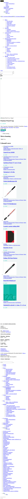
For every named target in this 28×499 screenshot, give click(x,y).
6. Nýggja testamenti (10, 63)
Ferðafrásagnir (6, 444)
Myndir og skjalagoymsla (8, 433)
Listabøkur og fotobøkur (8, 464)
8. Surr (8, 65)
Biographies (5, 432)
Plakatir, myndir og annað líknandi (13, 31)
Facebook (3, 131)
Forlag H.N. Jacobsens (8, 8)
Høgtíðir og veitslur (7, 453)
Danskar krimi (6, 469)
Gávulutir (7, 28)
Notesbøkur (5, 245)
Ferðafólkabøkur (6, 442)
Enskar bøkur (9, 23)
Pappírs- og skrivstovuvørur (10, 38)
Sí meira (5, 244)
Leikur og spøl (8, 32)
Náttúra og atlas (6, 467)
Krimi (4, 461)
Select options (6, 157)
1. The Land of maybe (11, 57)
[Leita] (13, 72)
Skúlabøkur (5, 484)
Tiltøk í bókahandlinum (10, 3)
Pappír (8, 44)
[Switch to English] (8, 13)
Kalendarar (5, 457)
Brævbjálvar (9, 41)
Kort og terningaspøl (7, 459)
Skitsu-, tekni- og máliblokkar (12, 54)
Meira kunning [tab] (6, 133)
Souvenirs (5, 445)
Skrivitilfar (11, 127)
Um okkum (6, 2)
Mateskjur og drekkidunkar (8, 466)
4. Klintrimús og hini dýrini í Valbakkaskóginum (16, 61)
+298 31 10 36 (6, 330)
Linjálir (4, 148)
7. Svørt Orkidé (10, 64)
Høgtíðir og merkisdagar (11, 30)
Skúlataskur (9, 48)
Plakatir (4, 477)
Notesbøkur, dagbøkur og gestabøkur (13, 42)
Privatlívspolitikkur (5, 351)
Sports (4, 455)
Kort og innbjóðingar (7, 478)
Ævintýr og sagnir (6, 431)
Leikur (4, 434)
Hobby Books (6, 454)
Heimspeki (5, 451)
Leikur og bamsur (10, 36)
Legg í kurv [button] (5, 147)
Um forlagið (8, 9)
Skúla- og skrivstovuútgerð (12, 45)
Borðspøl (8, 35)
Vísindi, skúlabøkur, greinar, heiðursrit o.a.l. (12, 439)
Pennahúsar (9, 51)
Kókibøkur (5, 458)
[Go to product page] (15, 146)
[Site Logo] (13, 16)
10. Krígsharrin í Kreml (11, 68)
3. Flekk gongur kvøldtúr (11, 59)
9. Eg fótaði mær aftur (11, 66)
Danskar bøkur (9, 22)
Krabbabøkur (6, 460)
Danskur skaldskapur (7, 468)
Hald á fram (7, 359)
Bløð (7, 375)
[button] (2, 70)
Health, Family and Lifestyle (9, 450)
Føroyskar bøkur (10, 21)
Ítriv (5, 52)
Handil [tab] (4, 364)
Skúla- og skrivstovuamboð (8, 482)
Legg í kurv (3, 130)
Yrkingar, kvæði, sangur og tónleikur (10, 491)
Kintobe (8, 49)
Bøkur (6, 19)
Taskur (6, 46)
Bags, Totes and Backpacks (8, 486)
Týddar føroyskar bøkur (11, 24)
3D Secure (3, 348)
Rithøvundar (5, 423)
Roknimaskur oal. (6, 480)
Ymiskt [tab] (4, 365)
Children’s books (6, 435)
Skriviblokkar (18, 302)
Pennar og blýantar (10, 43)
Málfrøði (5, 465)
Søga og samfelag (6, 485)
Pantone (17, 127)
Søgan (7, 4)
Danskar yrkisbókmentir (8, 471)
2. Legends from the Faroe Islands (13, 58)
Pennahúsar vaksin (7, 474)
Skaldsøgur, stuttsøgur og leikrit (9, 481)
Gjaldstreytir (4, 349)
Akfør (8, 34)
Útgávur (7, 426)
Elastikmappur (6, 178)
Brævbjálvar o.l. (6, 441)
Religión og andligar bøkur (8, 437)
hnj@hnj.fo (8, 331)
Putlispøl (7, 385)
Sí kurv (2, 359)
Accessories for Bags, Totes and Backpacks (12, 487)
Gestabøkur (9, 29)
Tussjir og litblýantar (10, 55)
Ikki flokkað (5, 447)
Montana (8, 50)
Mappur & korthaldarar (8, 473)
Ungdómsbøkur (6, 489)
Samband (8, 421)
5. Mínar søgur (9, 62)
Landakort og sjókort (7, 462)
